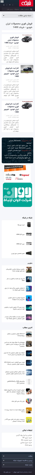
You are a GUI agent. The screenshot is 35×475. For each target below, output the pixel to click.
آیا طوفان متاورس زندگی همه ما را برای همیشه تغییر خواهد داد (14, 289)
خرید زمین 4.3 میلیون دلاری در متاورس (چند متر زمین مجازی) (14, 308)
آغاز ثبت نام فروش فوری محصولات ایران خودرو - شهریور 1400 (11, 72)
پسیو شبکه (28, 445)
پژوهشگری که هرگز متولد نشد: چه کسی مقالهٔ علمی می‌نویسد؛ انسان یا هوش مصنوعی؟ (14, 344)
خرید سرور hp (21, 225)
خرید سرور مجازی (26, 442)
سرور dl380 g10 (20, 234)
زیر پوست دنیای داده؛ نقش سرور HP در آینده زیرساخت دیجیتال (14, 420)
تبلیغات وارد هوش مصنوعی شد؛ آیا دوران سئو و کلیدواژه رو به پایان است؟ (14, 354)
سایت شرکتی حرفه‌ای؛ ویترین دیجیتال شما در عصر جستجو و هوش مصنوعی (14, 373)
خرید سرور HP (27, 437)
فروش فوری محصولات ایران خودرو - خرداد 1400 (11, 40)
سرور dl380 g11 (20, 244)
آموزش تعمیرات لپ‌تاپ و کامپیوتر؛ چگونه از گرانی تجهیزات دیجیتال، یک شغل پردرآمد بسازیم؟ (14, 392)
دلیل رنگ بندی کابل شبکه (18, 401)
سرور (7, 472)
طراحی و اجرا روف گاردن (24, 435)
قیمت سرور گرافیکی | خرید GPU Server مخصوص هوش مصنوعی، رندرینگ (14, 363)
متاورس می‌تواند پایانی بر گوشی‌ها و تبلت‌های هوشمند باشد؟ (15, 270)
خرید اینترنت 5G (26, 440)
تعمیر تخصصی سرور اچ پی (17, 253)
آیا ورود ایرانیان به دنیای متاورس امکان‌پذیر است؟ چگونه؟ (16, 298)
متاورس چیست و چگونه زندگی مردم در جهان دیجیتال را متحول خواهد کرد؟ (14, 317)
